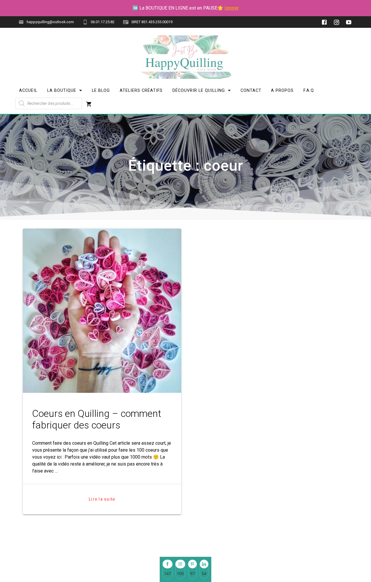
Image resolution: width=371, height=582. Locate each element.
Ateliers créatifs (141, 90)
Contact (250, 90)
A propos (282, 90)
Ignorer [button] (231, 8)
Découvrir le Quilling (198, 90)
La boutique (61, 90)
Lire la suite (102, 499)
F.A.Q (308, 90)
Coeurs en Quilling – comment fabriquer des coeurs (96, 419)
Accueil (28, 90)
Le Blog (101, 90)
